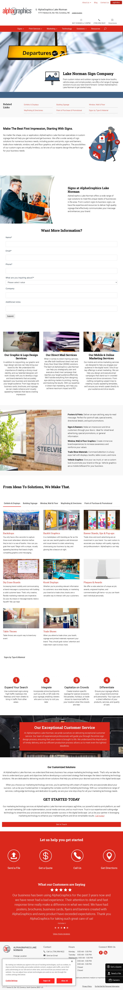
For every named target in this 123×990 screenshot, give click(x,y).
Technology (67, 28)
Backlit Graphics (51, 533)
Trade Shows (49, 631)
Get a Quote (116, 966)
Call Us (77, 868)
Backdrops (8, 533)
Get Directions (109, 868)
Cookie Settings (11, 980)
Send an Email (52, 955)
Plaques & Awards (93, 582)
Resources (95, 28)
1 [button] (55, 928)
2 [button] (58, 928)
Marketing (51, 28)
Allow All (64, 981)
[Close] (72, 961)
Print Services (34, 28)
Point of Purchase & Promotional (69, 110)
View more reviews (61, 933)
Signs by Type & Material (98, 110)
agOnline (116, 2)
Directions (112, 23)
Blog (95, 2)
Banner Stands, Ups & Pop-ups (99, 533)
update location (77, 13)
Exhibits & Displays (31, 104)
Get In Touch (61, 824)
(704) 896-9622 (99, 23)
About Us (85, 2)
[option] (61, 906)
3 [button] (61, 928)
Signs (19, 28)
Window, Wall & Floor (97, 104)
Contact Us (105, 2)
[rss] (105, 952)
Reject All (46, 981)
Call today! (100, 815)
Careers (116, 980)
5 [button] (67, 928)
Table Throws (10, 631)
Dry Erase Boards (11, 582)
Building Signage (62, 104)
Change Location (20, 956)
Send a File (116, 973)
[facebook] (101, 952)
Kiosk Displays (50, 582)
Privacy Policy (87, 986)
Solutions (81, 28)
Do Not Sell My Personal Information (107, 986)
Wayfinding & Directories (33, 110)
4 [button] (64, 928)
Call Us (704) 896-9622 (55, 951)
